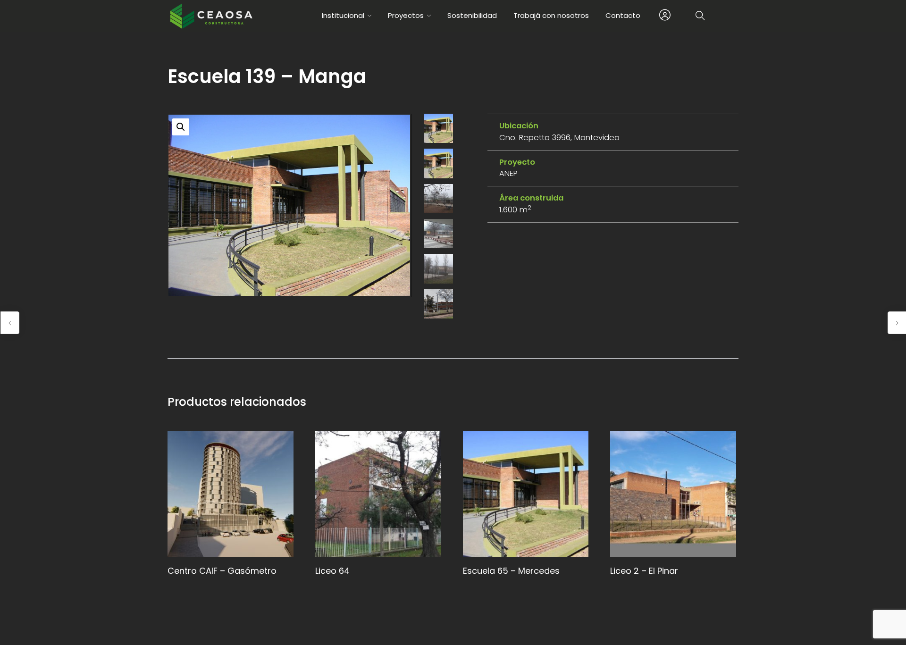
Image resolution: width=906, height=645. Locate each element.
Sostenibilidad (472, 15)
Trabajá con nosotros (551, 15)
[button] (180, 126)
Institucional (343, 15)
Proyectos (406, 15)
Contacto (622, 15)
